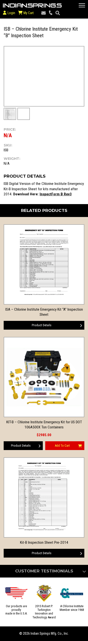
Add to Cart (62, 445)
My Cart (28, 13)
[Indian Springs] (32, 5)
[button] (82, 5)
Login (11, 13)
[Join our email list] (43, 13)
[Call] (50, 13)
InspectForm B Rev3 (56, 194)
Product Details (41, 325)
